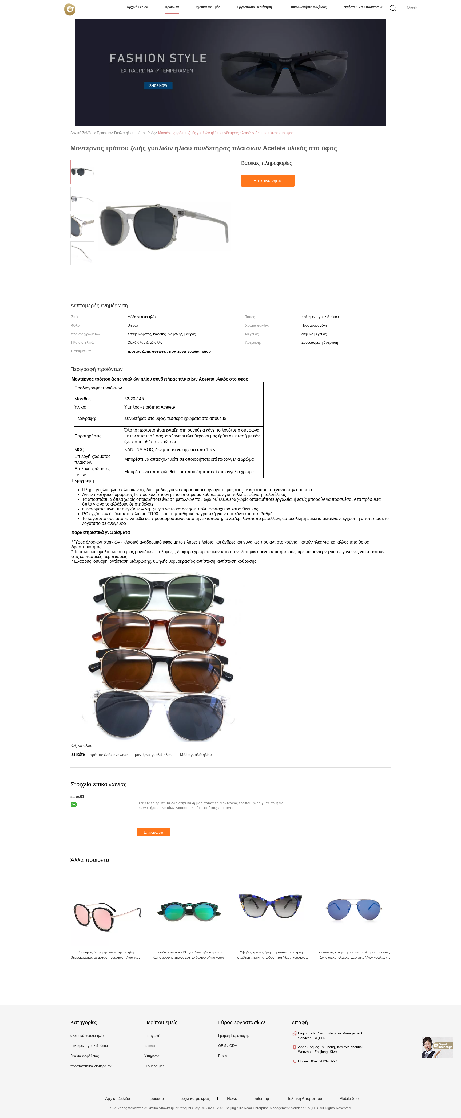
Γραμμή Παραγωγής (233, 1036)
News (232, 1098)
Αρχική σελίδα (137, 7)
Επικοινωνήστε (267, 180)
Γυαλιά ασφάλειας (84, 1056)
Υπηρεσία (152, 1056)
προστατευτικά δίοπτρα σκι (91, 1066)
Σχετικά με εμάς (208, 7)
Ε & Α (222, 1056)
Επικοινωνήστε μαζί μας (308, 7)
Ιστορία (150, 1046)
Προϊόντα (156, 1098)
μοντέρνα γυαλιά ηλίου (154, 754)
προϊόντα (172, 7)
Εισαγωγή (152, 1036)
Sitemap (262, 1098)
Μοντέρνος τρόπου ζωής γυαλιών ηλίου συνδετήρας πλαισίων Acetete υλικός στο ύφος (225, 133)
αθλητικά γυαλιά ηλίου (87, 1036)
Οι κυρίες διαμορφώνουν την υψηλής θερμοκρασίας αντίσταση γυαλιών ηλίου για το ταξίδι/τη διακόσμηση (107, 957)
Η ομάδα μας (154, 1066)
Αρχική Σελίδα (117, 1098)
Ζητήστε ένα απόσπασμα (362, 7)
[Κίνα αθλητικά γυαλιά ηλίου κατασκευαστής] (70, 9)
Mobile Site (349, 1098)
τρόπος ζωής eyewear (109, 754)
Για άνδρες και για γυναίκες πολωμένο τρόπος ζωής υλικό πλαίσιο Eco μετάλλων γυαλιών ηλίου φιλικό (353, 957)
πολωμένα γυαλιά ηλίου (89, 1046)
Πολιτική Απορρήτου (304, 1098)
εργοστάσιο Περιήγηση (254, 7)
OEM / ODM (227, 1046)
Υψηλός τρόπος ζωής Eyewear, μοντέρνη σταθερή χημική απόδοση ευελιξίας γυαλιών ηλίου (271, 957)
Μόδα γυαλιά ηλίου (196, 754)
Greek (412, 7)
